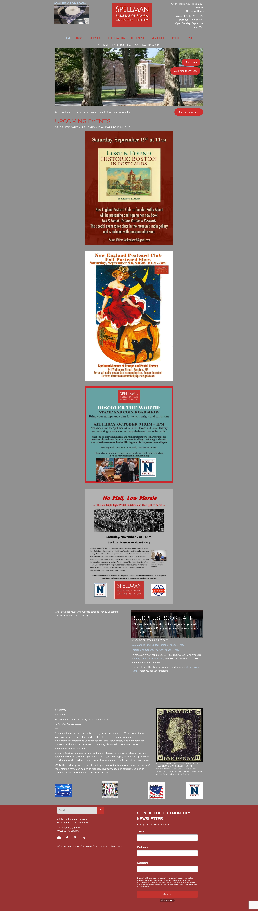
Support (176, 38)
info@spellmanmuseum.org (149, 658)
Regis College (186, 3)
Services (95, 38)
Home (67, 38)
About (79, 38)
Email (141, 831)
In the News (137, 38)
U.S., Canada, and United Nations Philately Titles (157, 644)
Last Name (142, 862)
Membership (158, 38)
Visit (191, 38)
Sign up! (167, 894)
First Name (142, 847)
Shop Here (191, 62)
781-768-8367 (81, 822)
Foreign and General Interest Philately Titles (155, 649)
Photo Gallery (116, 38)
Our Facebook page (188, 112)
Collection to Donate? (185, 70)
